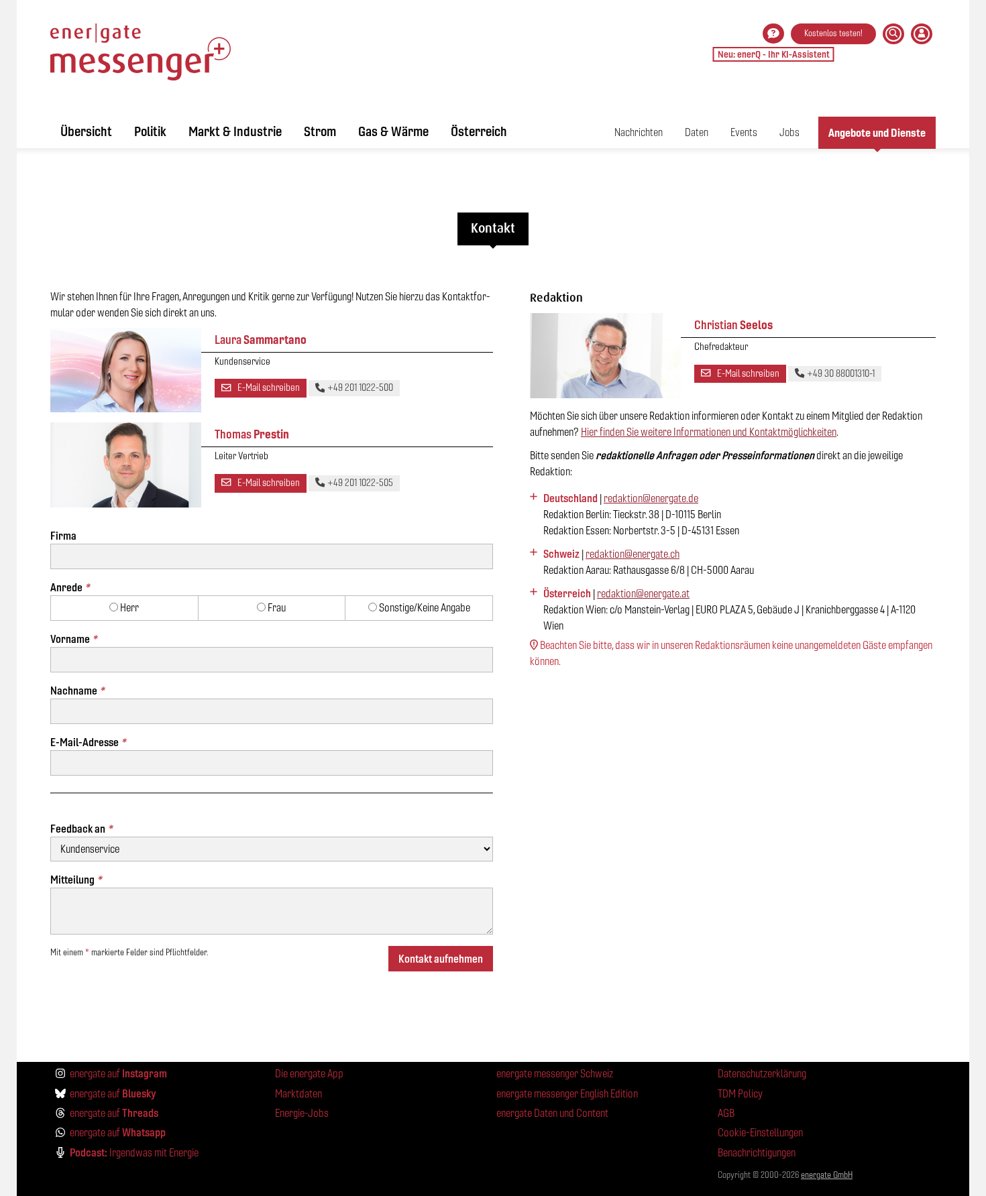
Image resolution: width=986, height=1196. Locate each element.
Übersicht (86, 131)
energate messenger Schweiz (554, 1073)
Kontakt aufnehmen (440, 958)
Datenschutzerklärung (762, 1073)
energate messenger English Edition (567, 1093)
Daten (696, 132)
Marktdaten (298, 1093)
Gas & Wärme (393, 131)
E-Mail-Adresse (87, 742)
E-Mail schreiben (267, 387)
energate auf (118, 1073)
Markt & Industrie (235, 131)
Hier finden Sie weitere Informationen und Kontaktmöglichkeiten (708, 432)
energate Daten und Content (552, 1113)
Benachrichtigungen (757, 1152)
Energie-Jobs (302, 1113)
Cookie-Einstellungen (760, 1132)
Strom (320, 131)
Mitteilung (75, 879)
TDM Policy (740, 1093)
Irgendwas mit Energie (134, 1152)
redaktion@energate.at (643, 593)
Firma (63, 535)
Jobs (789, 132)
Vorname (73, 639)
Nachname (77, 690)
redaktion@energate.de (651, 498)
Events (743, 132)
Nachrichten (638, 132)
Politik (150, 131)
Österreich (479, 131)
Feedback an (81, 828)
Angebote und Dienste (877, 132)
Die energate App (309, 1073)
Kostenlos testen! (833, 33)
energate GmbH (827, 1175)
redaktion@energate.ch (632, 554)
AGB (726, 1113)
